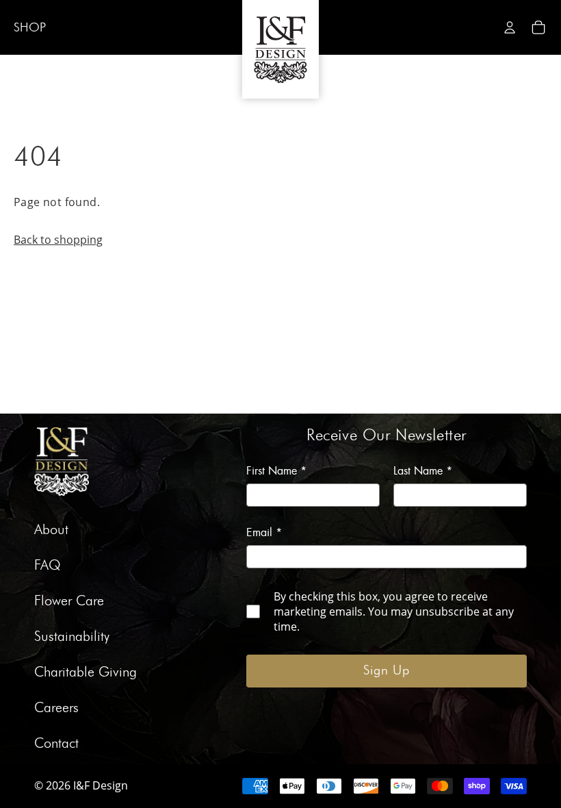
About (51, 530)
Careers (56, 708)
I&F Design (100, 785)
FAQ (47, 565)
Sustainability (71, 637)
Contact (56, 743)
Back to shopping (58, 239)
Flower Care (69, 601)
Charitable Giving (85, 672)
